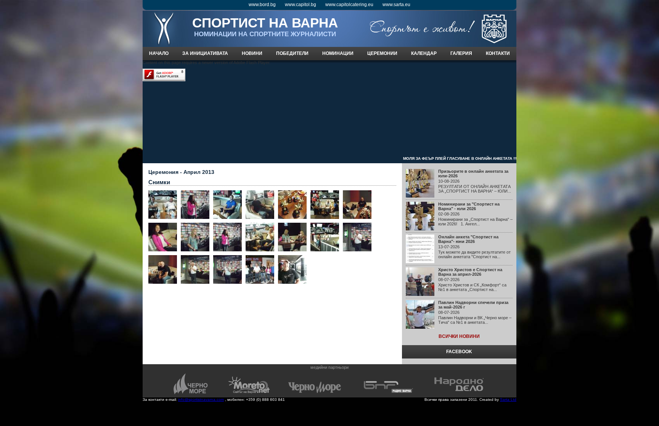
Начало (159, 53)
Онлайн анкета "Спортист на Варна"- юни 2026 (468, 239)
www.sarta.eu (396, 4)
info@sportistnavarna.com (201, 399)
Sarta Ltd (508, 399)
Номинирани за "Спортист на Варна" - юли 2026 (469, 206)
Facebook (459, 351)
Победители (292, 53)
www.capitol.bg (300, 4)
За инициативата (205, 53)
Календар (424, 53)
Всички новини (459, 336)
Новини (252, 53)
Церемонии (382, 53)
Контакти (498, 53)
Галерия (461, 53)
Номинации (338, 53)
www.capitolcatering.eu (349, 4)
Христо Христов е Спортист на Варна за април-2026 (470, 271)
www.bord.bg (262, 4)
